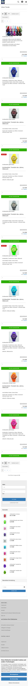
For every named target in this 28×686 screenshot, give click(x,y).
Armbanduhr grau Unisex (8, 211)
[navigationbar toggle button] (26, 2)
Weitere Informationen (14, 683)
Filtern (14, 499)
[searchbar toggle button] (18, 2)
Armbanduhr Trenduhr (7, 36)
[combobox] (15, 13)
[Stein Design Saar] (2, 2)
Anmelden (14, 590)
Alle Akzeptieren (14, 674)
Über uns (3, 615)
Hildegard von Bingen (5, 627)
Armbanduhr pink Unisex (8, 429)
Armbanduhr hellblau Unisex (9, 296)
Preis (3, 484)
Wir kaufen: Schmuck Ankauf (7, 625)
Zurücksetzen (14, 502)
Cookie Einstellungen (5, 630)
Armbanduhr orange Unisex (9, 383)
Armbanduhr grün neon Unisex (9, 255)
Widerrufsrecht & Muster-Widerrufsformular (10, 613)
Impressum (3, 605)
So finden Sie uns (5, 650)
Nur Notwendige (14, 679)
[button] (2, 13)
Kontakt (3, 610)
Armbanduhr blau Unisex (8, 78)
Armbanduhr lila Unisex (7, 342)
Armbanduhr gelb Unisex (8, 164)
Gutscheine (3, 607)
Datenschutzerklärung (15, 671)
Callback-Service (5, 647)
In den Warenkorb (14, 63)
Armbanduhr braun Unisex (8, 119)
